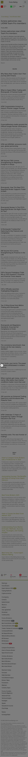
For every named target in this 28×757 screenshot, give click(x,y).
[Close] (2, 365)
